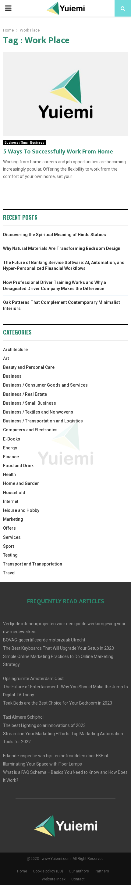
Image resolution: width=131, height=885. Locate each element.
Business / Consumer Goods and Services (45, 385)
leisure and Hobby (21, 510)
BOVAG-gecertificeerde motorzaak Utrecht (44, 639)
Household (14, 492)
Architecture (15, 349)
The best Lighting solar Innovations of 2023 (44, 725)
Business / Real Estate (25, 394)
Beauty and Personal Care (29, 367)
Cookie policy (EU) (48, 871)
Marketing (13, 519)
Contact (78, 879)
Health (9, 474)
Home (22, 871)
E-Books (11, 439)
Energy (10, 447)
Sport (8, 546)
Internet (10, 501)
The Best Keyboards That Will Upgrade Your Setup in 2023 (58, 648)
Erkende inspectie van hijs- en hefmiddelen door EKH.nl (55, 755)
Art (6, 358)
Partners (102, 871)
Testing (10, 555)
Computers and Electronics (30, 429)
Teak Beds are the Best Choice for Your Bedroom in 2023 (57, 703)
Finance (11, 456)
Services (12, 537)
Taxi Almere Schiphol (23, 717)
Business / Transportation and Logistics (43, 420)
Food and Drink (18, 465)
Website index (54, 879)
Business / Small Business (24, 142)
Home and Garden (21, 483)
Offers (9, 528)
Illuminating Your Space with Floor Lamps (42, 764)
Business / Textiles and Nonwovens (38, 412)
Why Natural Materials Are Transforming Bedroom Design (61, 248)
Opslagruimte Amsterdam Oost (33, 678)
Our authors (79, 871)
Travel (9, 572)
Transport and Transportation (32, 564)
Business (12, 376)
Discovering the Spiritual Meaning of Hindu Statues (54, 234)
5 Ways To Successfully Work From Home (58, 151)
